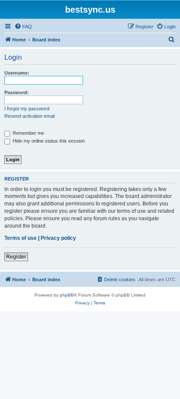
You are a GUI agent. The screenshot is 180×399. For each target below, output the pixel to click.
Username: (16, 72)
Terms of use (20, 238)
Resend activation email (29, 116)
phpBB (67, 295)
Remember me (27, 133)
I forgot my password (26, 108)
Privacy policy (58, 238)
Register (16, 257)
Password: (16, 92)
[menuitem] (23, 26)
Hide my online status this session (48, 140)
